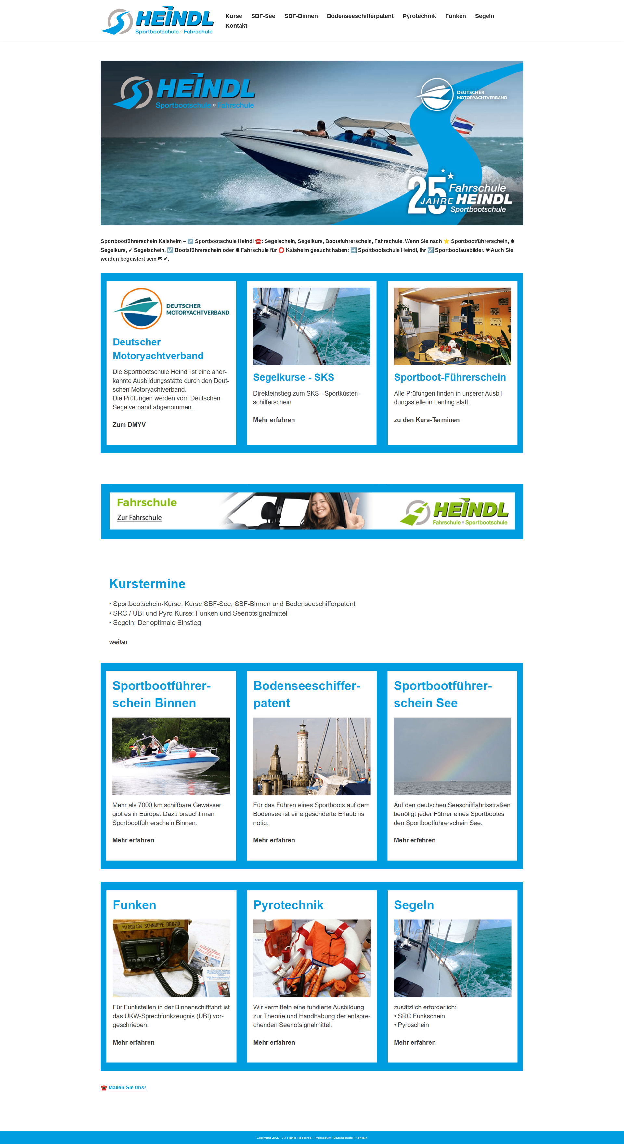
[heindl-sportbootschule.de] (157, 20)
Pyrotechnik (419, 16)
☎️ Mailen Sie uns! (123, 1087)
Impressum (323, 1137)
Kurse (234, 16)
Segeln (484, 16)
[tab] (134, 557)
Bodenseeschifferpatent (360, 16)
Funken (455, 16)
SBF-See (263, 16)
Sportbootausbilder (134, 557)
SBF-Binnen (301, 16)
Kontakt (236, 25)
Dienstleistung (198, 557)
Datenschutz (343, 1137)
